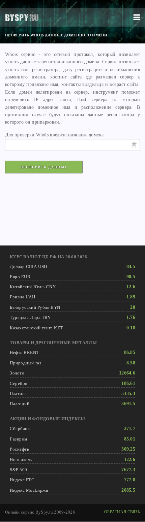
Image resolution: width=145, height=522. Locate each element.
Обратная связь (122, 512)
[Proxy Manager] (22, 17)
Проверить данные (44, 167)
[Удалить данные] (134, 145)
